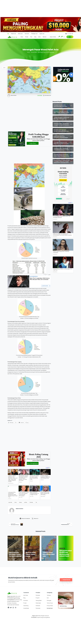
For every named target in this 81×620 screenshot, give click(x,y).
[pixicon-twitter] (11, 607)
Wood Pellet (34, 52)
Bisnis (16, 502)
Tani (36, 502)
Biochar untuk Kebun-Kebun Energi (31, 554)
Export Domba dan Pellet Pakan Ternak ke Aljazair (15, 554)
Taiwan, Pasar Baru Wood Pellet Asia (49, 554)
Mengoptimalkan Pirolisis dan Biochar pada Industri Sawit (65, 553)
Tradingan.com (34, 33)
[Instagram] (70, 33)
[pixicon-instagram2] (13, 607)
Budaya (20, 502)
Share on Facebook (26, 518)
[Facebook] (66, 33)
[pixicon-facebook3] (8, 607)
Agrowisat (10, 502)
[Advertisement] (40, 8)
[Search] (64, 37)
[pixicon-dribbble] (15, 607)
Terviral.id (27, 33)
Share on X (36, 518)
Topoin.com (13, 33)
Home (28, 52)
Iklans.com (20, 33)
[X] (68, 33)
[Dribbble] (72, 33)
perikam (25, 502)
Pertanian (31, 502)
